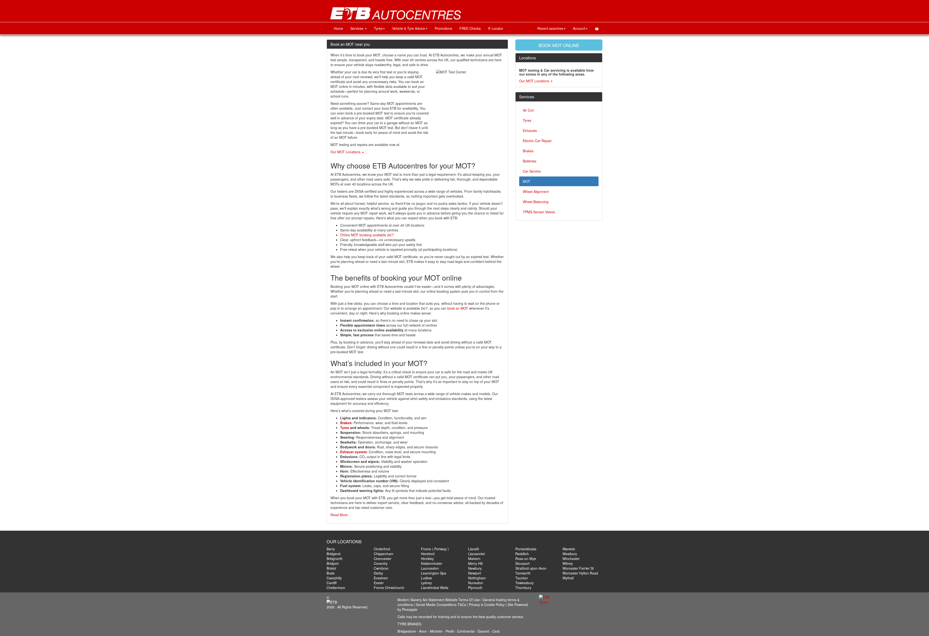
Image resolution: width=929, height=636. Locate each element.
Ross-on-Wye (525, 558)
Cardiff (332, 582)
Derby (378, 573)
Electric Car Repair (537, 140)
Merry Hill (475, 563)
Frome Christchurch (389, 587)
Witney (567, 563)
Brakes (528, 150)
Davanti (484, 631)
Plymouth (475, 587)
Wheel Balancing (535, 201)
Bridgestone (406, 631)
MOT (526, 181)
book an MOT (457, 308)
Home (338, 28)
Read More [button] (339, 514)
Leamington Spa (433, 573)
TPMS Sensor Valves (539, 211)
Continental (466, 631)
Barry (331, 548)
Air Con (528, 110)
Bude (331, 573)
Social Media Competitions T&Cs (441, 604)
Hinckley (427, 558)
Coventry (381, 563)
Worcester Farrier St (578, 568)
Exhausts (530, 130)
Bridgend (333, 553)
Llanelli (473, 548)
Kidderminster (431, 563)
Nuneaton (475, 582)
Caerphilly (334, 577)
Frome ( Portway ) (435, 548)
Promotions (443, 28)
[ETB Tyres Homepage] (395, 13)
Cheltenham (336, 587)
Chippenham (383, 553)
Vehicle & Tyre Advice (408, 28)
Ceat (496, 631)
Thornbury (523, 587)
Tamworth (523, 573)
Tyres (378, 28)
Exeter (379, 582)
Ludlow (426, 577)
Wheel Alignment (536, 191)
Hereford (428, 553)
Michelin (436, 631)
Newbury (475, 568)
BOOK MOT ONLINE (559, 45)
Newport (474, 573)
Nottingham (477, 577)
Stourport (522, 563)
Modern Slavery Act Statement (420, 599)
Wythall (568, 577)
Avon (423, 631)
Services (357, 28)
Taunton (521, 577)
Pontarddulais (525, 548)
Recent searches (550, 28)
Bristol (331, 568)
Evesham (381, 577)
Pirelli (450, 631)
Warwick (568, 548)
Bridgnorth (335, 558)
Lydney (426, 582)
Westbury (569, 553)
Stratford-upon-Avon (531, 568)
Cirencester (382, 558)
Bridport (333, 563)
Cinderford (382, 548)
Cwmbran (381, 568)
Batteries (529, 161)
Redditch (522, 553)
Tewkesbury (524, 582)
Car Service (532, 171)
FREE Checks (470, 28)
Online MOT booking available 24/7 (367, 234)
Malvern (474, 558)
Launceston (430, 568)
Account (579, 28)
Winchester (571, 558)
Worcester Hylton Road (580, 573)
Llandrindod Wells (434, 587)
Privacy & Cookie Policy (487, 604)
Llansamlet (476, 553)
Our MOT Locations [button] (345, 151)
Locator (497, 28)
